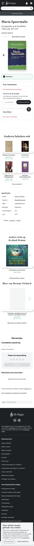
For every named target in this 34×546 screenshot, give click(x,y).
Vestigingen (4, 510)
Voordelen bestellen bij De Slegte (10, 492)
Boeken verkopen (6, 450)
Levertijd (3, 457)
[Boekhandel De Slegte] (11, 3)
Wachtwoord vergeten (7, 475)
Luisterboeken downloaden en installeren (13, 468)
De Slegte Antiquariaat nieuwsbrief (11, 521)
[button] (3, 13)
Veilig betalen (5, 499)
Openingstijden (5, 454)
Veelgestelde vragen (7, 506)
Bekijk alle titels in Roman (17, 278)
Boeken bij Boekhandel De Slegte (10, 496)
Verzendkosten (5, 503)
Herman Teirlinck (7, 33)
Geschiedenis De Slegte (8, 488)
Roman (19, 220)
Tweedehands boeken (17, 13)
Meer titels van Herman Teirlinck (17, 323)
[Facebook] (15, 420)
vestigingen (12, 428)
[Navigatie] (3, 3)
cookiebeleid (25, 537)
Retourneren (5, 461)
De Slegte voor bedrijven (8, 479)
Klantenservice (6, 439)
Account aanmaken (6, 472)
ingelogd (26, 388)
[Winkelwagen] (31, 3)
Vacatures (4, 514)
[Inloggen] (27, 3)
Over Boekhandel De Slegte (10, 484)
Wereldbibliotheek (20, 200)
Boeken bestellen (6, 443)
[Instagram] (19, 420)
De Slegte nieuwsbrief (7, 517)
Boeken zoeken (5, 446)
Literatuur (12, 220)
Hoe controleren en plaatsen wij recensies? (14, 393)
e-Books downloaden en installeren (11, 464)
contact (7, 426)
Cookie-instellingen (22, 541)
